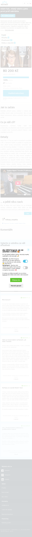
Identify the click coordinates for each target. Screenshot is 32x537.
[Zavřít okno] (28, 249)
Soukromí (4, 275)
